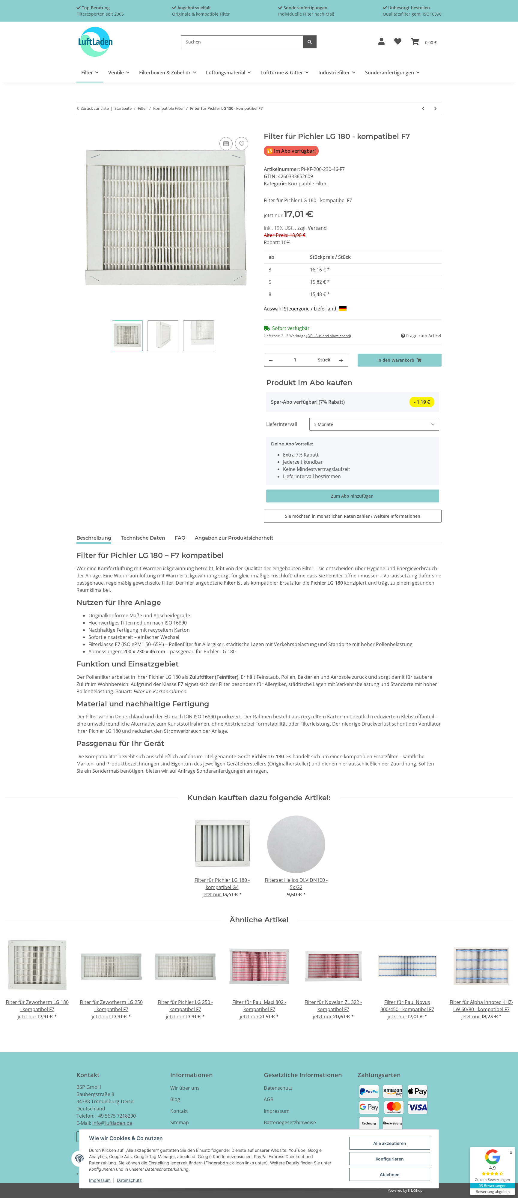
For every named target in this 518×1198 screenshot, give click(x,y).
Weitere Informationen (397, 516)
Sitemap (179, 1122)
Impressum (100, 1180)
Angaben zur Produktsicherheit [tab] (234, 538)
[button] (381, 42)
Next (503, 981)
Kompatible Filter (307, 183)
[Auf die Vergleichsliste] (226, 143)
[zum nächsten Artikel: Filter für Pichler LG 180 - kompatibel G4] (435, 108)
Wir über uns (185, 1088)
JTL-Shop (415, 1190)
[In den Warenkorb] (81, 129)
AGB (268, 1099)
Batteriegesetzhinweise (290, 1122)
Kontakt (179, 1111)
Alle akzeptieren (389, 1143)
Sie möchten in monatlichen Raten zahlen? (352, 516)
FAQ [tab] (180, 538)
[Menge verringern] (270, 360)
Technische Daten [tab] (143, 538)
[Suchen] (310, 41)
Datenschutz (129, 1180)
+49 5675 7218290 (116, 1116)
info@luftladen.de (112, 1123)
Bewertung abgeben (493, 1191)
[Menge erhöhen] (341, 360)
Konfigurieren (390, 1158)
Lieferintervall (281, 424)
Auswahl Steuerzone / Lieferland (301, 308)
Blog (175, 1099)
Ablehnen (390, 1174)
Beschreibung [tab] (93, 538)
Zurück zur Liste (95, 108)
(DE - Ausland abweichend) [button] (328, 335)
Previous (15, 981)
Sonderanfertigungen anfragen (232, 771)
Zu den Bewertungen (492, 1179)
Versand (317, 228)
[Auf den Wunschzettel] (241, 143)
